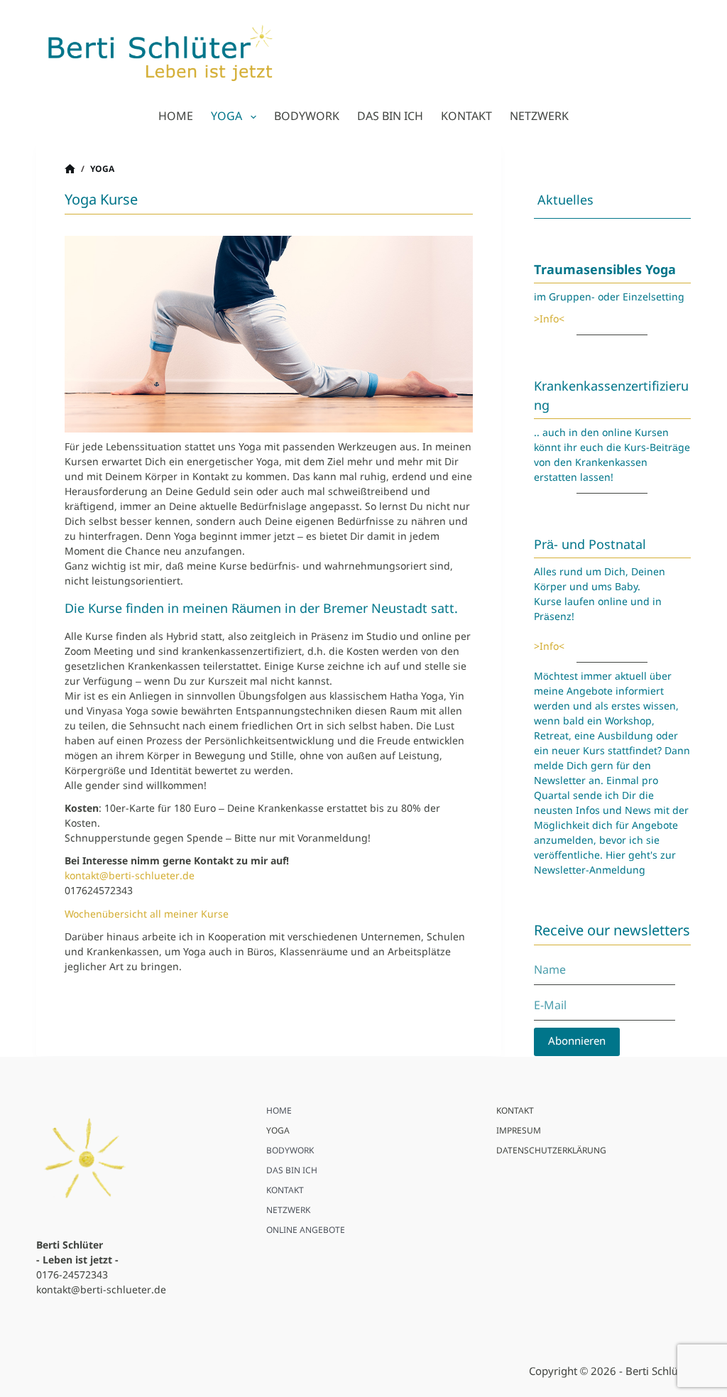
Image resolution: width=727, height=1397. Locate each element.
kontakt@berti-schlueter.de (130, 876)
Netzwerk (539, 116)
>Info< (549, 319)
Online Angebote (305, 1231)
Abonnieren (577, 1042)
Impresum (518, 1131)
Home (175, 116)
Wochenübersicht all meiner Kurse (147, 914)
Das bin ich (390, 116)
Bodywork (306, 116)
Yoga (226, 116)
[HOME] (70, 170)
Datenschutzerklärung (551, 1151)
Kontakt (466, 116)
